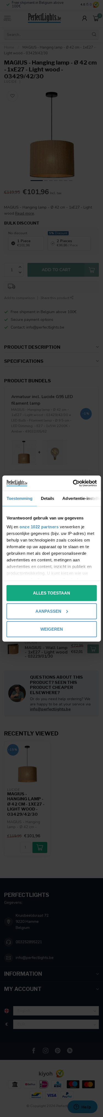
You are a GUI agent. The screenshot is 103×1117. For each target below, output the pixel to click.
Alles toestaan (51, 593)
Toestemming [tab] (19, 498)
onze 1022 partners (39, 526)
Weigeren (51, 629)
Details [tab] (47, 498)
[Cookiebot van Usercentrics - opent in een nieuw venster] (73, 483)
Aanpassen (48, 611)
